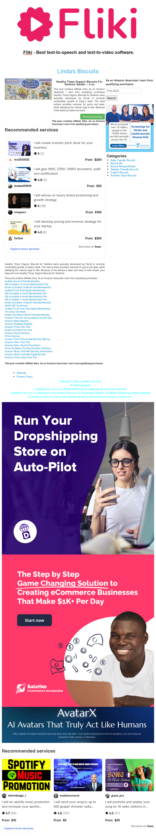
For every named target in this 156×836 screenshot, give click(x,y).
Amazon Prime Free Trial (17, 326)
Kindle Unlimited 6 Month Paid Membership (27, 314)
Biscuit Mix (117, 163)
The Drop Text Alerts (15, 311)
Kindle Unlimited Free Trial (18, 329)
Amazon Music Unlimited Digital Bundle (25, 354)
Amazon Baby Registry (16, 320)
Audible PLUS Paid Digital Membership (25, 290)
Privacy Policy (25, 376)
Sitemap (21, 372)
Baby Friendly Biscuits (123, 160)
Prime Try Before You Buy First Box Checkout (28, 348)
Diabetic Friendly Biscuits (125, 169)
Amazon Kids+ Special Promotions (23, 345)
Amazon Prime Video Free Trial (21, 357)
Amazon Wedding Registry (18, 323)
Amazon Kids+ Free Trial (17, 342)
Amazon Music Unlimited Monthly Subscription (29, 351)
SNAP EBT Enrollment (16, 305)
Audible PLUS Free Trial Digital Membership (27, 308)
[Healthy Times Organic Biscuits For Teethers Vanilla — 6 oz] (28, 88)
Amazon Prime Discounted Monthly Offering (27, 339)
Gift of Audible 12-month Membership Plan (27, 284)
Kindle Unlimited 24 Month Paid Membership (28, 287)
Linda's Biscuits (78, 71)
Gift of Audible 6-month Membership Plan (26, 296)
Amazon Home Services (17, 332)
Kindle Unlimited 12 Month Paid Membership (28, 302)
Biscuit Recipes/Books (123, 166)
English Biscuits (119, 172)
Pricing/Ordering (92, 116)
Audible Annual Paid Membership (22, 281)
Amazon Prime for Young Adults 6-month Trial (28, 317)
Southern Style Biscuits (124, 175)
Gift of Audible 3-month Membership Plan (26, 293)
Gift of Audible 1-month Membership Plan (26, 299)
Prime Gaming (12, 336)
